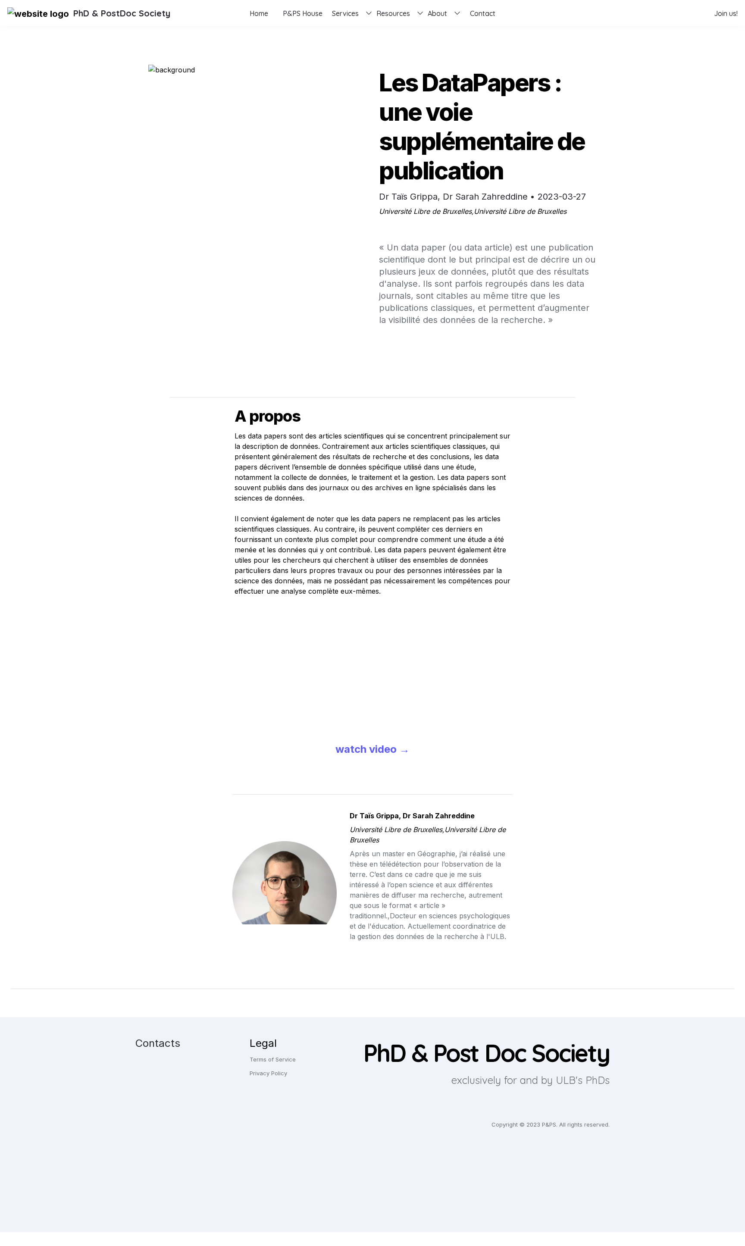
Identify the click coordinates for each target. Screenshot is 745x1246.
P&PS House (302, 13)
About (437, 13)
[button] (38, 13)
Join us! (726, 13)
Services (345, 13)
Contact (482, 13)
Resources (393, 13)
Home (259, 13)
